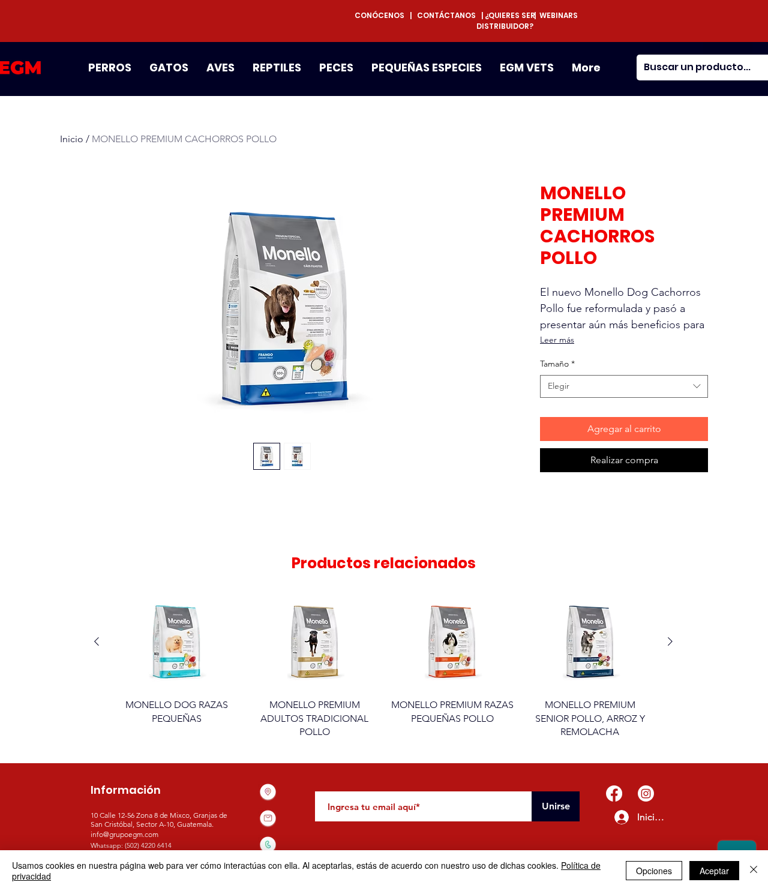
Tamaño (557, 363)
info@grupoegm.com (124, 834)
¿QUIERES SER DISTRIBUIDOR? (505, 20)
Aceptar (714, 871)
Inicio (71, 139)
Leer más (557, 339)
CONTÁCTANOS (446, 15)
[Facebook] (614, 793)
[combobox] (624, 386)
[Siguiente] (670, 641)
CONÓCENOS (382, 15)
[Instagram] (646, 793)
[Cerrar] (753, 870)
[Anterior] (96, 641)
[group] (383, 666)
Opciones (654, 871)
